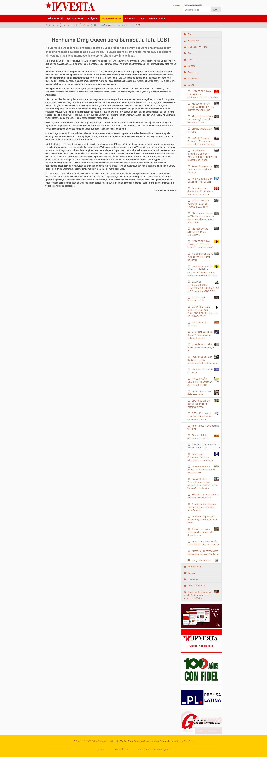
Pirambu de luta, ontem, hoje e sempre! (197, 437)
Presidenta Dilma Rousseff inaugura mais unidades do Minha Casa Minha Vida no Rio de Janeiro (202, 483)
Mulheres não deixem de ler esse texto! (199, 393)
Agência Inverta (111, 18)
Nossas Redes (157, 18)
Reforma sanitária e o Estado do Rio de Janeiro (199, 180)
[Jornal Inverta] (70, 6)
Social (86, 25)
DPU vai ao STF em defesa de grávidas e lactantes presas (198, 403)
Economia (193, 72)
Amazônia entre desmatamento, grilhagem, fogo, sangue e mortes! (200, 191)
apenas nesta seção (193, 5)
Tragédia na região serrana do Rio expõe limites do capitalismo (200, 532)
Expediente (193, 40)
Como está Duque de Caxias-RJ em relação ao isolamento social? (199, 334)
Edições (92, 18)
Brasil (190, 34)
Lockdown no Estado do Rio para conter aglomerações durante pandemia (203, 359)
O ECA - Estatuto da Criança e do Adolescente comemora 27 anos (199, 416)
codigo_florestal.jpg (201, 560)
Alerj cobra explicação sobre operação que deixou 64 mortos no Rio (200, 119)
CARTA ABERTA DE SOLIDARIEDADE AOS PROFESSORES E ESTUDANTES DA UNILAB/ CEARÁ (202, 311)
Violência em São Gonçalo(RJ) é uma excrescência (197, 231)
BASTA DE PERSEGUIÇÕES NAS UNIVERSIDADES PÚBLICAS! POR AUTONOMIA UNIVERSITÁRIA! (203, 286)
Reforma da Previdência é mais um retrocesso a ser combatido (200, 457)
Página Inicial (51, 25)
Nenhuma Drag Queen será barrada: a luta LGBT (202, 446)
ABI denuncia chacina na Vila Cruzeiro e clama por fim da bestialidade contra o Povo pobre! (200, 218)
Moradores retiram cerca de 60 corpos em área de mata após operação (200, 106)
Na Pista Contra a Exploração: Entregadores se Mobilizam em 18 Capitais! (201, 141)
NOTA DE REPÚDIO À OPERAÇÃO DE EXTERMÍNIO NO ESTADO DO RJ (202, 94)
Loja (142, 18)
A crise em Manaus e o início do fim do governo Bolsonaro (200, 256)
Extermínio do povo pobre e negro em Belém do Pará (202, 496)
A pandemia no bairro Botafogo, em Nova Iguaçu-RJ (200, 347)
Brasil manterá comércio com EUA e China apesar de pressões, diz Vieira (197, 595)
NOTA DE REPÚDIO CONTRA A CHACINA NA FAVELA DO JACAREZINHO (200, 244)
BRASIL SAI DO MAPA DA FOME (199, 130)
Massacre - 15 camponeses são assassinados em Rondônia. (202, 552)
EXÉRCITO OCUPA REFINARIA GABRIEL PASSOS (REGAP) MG (198, 203)
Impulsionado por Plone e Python (154, 749)
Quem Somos (75, 18)
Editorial (192, 65)
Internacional (194, 566)
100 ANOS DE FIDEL (197, 585)
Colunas (130, 18)
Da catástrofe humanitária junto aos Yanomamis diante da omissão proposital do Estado (202, 155)
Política (191, 53)
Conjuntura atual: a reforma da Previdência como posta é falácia (201, 469)
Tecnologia (193, 579)
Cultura (191, 59)
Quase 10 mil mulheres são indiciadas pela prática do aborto (203, 543)
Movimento (193, 78)
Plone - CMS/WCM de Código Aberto (94, 741)
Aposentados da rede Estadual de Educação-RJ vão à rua (199, 169)
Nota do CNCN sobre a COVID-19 (200, 371)
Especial (192, 572)
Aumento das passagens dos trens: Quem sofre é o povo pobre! (202, 519)
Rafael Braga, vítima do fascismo (200, 427)
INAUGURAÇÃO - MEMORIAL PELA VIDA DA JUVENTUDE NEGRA (199, 381)
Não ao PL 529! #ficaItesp (196, 324)
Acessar (177, 5)
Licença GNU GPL (184, 741)
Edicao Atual (55, 18)
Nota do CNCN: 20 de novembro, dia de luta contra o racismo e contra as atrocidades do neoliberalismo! (202, 271)
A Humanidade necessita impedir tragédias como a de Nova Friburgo (201, 507)
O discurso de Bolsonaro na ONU (196, 299)
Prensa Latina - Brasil (198, 46)
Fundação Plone (142, 741)
